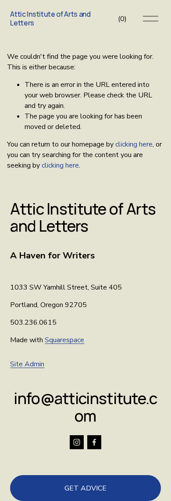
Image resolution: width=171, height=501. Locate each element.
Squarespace (64, 340)
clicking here (134, 144)
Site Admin (27, 364)
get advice (85, 488)
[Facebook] (94, 442)
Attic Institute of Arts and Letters (50, 18)
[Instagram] (77, 442)
